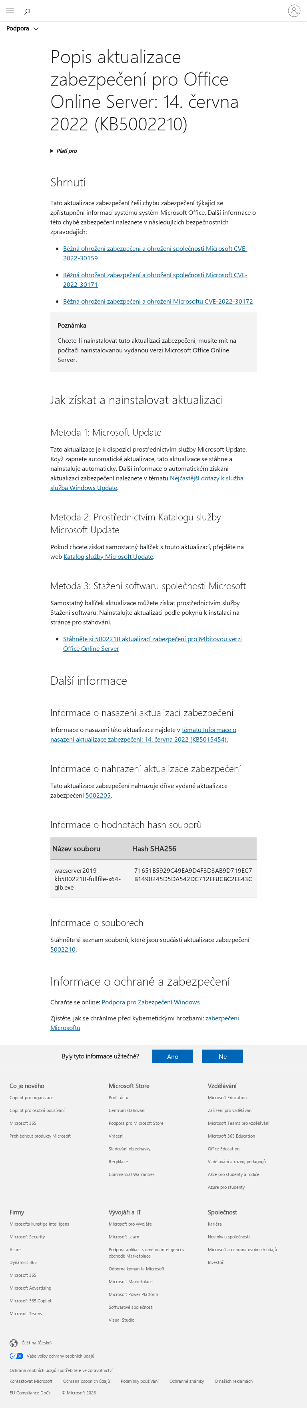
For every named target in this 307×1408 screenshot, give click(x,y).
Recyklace (118, 1161)
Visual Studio (121, 1320)
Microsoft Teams (26, 1313)
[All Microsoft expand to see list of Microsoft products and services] (10, 10)
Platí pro (66, 150)
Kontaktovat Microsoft (31, 1381)
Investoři (216, 1262)
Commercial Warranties (132, 1174)
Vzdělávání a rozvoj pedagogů (237, 1161)
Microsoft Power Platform (133, 1294)
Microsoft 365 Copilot (31, 1301)
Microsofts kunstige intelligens (39, 1224)
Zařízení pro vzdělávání (230, 1110)
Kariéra (215, 1224)
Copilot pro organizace (32, 1097)
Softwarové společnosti (131, 1307)
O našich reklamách (234, 1381)
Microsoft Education (227, 1097)
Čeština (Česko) (37, 1343)
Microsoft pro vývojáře (130, 1224)
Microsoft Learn (124, 1237)
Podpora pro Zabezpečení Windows (151, 1002)
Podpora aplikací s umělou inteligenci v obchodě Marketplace (146, 1252)
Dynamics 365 (23, 1262)
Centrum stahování (127, 1110)
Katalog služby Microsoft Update (108, 556)
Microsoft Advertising (30, 1288)
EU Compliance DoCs (30, 1393)
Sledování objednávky (129, 1149)
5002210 (63, 949)
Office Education (223, 1149)
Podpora (18, 28)
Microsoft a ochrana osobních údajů (242, 1249)
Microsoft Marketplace (131, 1281)
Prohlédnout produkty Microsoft (40, 1136)
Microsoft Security (27, 1237)
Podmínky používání (140, 1381)
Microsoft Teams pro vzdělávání (238, 1123)
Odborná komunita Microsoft (136, 1269)
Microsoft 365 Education (231, 1136)
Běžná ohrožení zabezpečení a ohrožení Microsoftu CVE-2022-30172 (158, 301)
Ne (223, 1056)
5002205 (98, 795)
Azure (15, 1249)
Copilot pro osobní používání (37, 1110)
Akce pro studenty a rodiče (233, 1174)
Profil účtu (118, 1097)
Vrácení (116, 1136)
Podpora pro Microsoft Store (136, 1123)
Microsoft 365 (23, 1123)
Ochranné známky (186, 1381)
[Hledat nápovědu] (28, 10)
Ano (172, 1056)
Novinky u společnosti (229, 1237)
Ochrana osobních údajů (86, 1381)
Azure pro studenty (226, 1187)
